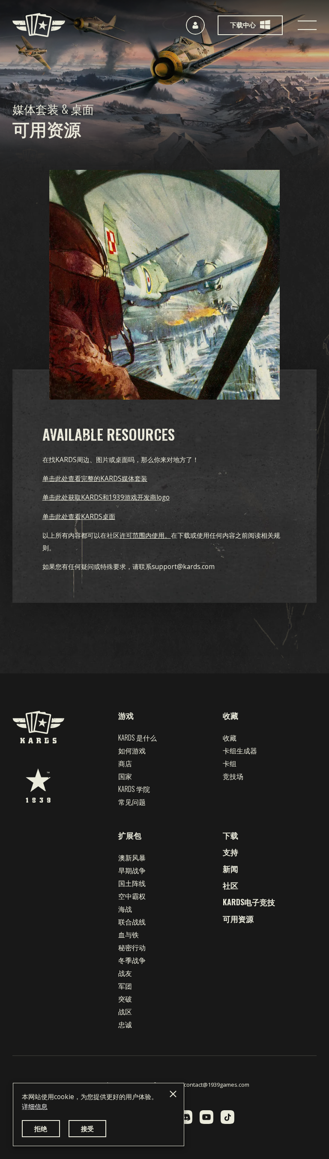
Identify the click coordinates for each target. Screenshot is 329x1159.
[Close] (173, 1094)
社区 (230, 885)
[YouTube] (206, 1117)
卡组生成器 (240, 750)
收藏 (230, 715)
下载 (230, 835)
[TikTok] (227, 1117)
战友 (125, 973)
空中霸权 (132, 896)
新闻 (230, 868)
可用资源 (238, 918)
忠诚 (125, 1024)
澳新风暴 (132, 857)
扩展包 (129, 835)
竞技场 (233, 776)
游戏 (126, 715)
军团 (125, 986)
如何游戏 (132, 750)
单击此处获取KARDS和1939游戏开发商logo (106, 497)
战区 (125, 1011)
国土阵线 (132, 883)
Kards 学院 (134, 789)
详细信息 (35, 1106)
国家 (125, 776)
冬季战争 (132, 960)
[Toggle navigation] (307, 25)
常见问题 (132, 802)
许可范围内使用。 (145, 535)
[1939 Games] (38, 785)
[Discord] (185, 1117)
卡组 (229, 763)
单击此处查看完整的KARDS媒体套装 (94, 478)
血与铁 (128, 934)
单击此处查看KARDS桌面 (78, 516)
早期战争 (132, 870)
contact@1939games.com (216, 1084)
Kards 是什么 (137, 737)
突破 (125, 998)
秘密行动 (132, 947)
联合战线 (132, 921)
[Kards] (38, 25)
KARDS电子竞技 (249, 901)
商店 (125, 763)
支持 (230, 851)
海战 (125, 909)
